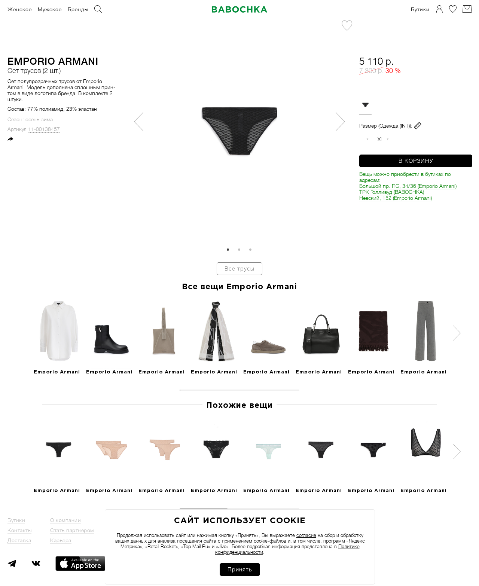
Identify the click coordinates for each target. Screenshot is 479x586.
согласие (306, 535)
